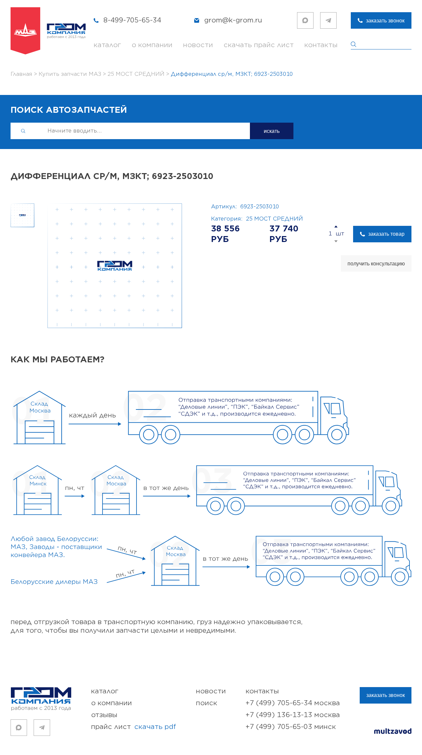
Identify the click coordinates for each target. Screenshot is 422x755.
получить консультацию (376, 263)
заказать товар (386, 234)
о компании (152, 45)
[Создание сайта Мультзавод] (392, 732)
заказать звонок (385, 20)
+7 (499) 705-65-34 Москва (293, 703)
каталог (107, 45)
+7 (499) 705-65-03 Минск (291, 727)
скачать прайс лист (259, 45)
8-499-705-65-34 (132, 20)
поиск (206, 703)
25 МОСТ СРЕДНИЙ (274, 219)
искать (272, 131)
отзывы (104, 715)
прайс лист (133, 727)
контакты (321, 45)
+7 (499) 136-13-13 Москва (293, 715)
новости (198, 45)
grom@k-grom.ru (233, 20)
